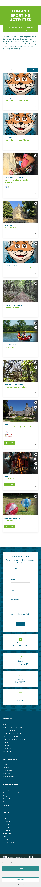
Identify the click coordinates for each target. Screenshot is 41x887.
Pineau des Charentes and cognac (14, 739)
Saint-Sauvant (7, 770)
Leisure (12, 30)
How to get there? (8, 790)
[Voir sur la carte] (18, 106)
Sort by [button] (9, 70)
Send (20, 624)
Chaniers (6, 767)
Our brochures (7, 821)
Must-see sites (7, 724)
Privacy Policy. (25, 614)
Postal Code (15, 600)
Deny (20, 874)
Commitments (7, 830)
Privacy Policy (20, 884)
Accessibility (7, 833)
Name (13, 579)
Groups (5, 839)
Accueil (8, 27)
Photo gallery (7, 824)
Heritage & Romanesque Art (12, 733)
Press (4, 836)
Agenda (5, 802)
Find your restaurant (9, 796)
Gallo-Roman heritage (10, 730)
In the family (7, 742)
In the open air (7, 745)
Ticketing (6, 805)
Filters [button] (32, 70)
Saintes (5, 764)
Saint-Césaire (7, 773)
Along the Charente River (11, 736)
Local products (8, 748)
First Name (15, 568)
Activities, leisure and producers (13, 799)
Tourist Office (7, 818)
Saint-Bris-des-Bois (9, 776)
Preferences (20, 880)
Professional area (8, 842)
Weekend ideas (8, 751)
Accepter (20, 869)
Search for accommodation (11, 793)
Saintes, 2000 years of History (12, 727)
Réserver (10, 443)
